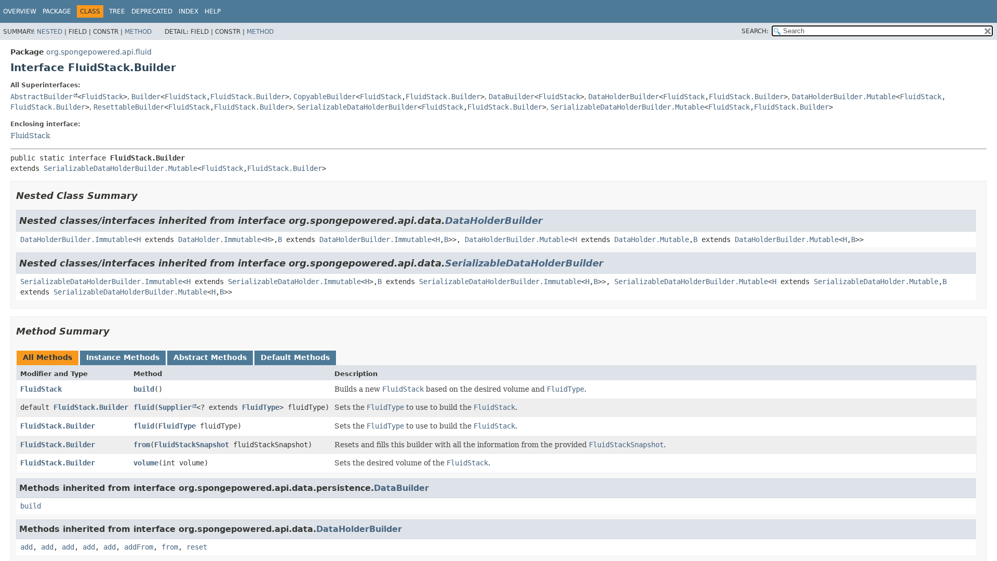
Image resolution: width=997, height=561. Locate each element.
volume (145, 463)
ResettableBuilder (128, 107)
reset (196, 547)
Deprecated (151, 11)
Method (138, 31)
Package (57, 11)
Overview (19, 11)
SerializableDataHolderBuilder (357, 107)
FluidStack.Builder (247, 96)
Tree (117, 11)
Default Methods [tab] (295, 357)
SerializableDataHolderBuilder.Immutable (101, 281)
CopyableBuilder (324, 96)
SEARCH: (755, 31)
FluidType (260, 407)
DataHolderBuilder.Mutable (844, 96)
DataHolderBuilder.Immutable (76, 239)
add (26, 547)
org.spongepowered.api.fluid (99, 52)
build (143, 389)
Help (213, 11)
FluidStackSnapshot (191, 444)
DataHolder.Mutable (651, 239)
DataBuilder (511, 96)
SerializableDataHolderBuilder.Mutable (627, 107)
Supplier (175, 407)
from (141, 444)
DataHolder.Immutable (219, 239)
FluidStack (102, 96)
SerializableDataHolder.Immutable (294, 281)
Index (188, 11)
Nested (49, 31)
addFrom (138, 547)
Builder (145, 96)
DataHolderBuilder (623, 96)
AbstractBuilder (41, 96)
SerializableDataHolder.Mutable (876, 281)
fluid (143, 407)
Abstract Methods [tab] (210, 357)
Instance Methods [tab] (122, 357)
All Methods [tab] (47, 357)
